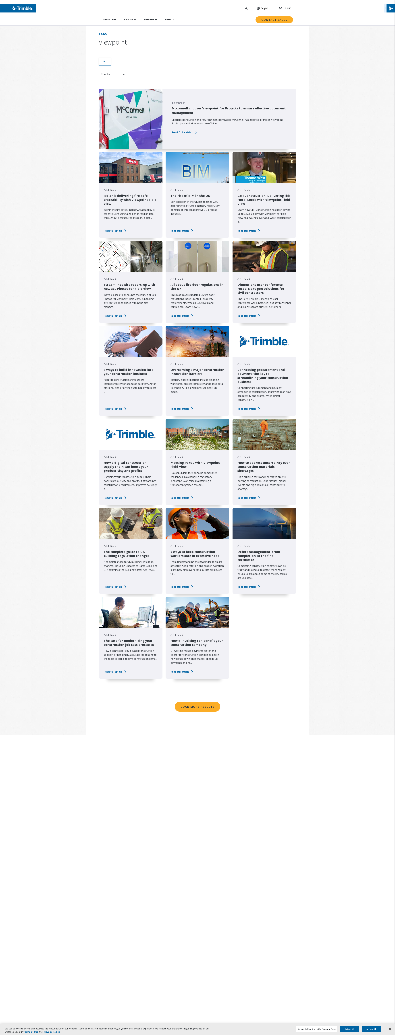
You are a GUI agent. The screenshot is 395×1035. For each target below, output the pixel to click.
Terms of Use (30, 1031)
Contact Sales (274, 20)
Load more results (197, 707)
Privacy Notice (52, 1031)
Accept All (371, 1029)
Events (169, 19)
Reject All (349, 1029)
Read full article (182, 132)
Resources (150, 19)
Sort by (105, 74)
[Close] (390, 1029)
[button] (260, 8)
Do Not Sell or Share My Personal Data (316, 1029)
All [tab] (105, 61)
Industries (109, 19)
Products (130, 19)
